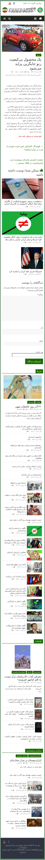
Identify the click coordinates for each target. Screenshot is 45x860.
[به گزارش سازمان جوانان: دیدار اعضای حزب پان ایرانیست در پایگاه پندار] (35, 795)
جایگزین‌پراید (37, 75)
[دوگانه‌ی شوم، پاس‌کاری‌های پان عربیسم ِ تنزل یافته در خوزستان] (34, 539)
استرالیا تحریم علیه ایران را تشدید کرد (25, 271)
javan (22, 72)
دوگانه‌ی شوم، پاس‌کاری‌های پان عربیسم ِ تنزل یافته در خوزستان (15, 541)
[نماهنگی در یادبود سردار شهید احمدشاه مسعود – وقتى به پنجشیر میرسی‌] (34, 820)
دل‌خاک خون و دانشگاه (18, 483)
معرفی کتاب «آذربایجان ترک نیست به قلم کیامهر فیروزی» (22, 678)
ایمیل (41, 341)
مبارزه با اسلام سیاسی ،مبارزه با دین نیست (26, 466)
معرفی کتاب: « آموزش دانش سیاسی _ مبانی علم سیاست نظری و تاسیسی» (20, 700)
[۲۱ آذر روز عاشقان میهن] (22, 376)
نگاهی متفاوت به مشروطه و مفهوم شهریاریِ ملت (16, 626)
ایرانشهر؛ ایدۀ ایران (34, 437)
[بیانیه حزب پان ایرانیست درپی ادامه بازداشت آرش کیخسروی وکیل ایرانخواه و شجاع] (34, 587)
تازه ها (30, 672)
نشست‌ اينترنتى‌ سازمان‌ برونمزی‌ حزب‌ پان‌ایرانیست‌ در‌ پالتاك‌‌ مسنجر (26, 161)
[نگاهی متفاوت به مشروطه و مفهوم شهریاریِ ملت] (34, 624)
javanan (19, 409)
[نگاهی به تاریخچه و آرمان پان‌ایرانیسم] (34, 527)
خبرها (38, 55)
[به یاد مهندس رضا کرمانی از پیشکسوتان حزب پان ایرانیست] (37, 808)
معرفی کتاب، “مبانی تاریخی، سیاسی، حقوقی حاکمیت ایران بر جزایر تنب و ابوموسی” (23, 737)
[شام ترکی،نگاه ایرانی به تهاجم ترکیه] (34, 494)
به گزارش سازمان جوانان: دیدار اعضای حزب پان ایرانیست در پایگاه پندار (16, 798)
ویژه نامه (30, 402)
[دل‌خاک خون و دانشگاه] (34, 482)
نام (42, 328)
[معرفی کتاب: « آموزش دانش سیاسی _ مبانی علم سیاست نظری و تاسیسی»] (38, 698)
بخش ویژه (37, 672)
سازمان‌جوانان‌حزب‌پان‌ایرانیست (17, 75)
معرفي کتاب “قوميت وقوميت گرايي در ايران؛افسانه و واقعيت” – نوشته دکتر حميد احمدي (19, 713)
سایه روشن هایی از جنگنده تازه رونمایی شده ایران (15, 614)
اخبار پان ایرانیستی (34, 756)
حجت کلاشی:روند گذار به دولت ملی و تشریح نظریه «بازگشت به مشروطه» (15, 509)
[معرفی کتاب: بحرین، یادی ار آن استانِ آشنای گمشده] (38, 723)
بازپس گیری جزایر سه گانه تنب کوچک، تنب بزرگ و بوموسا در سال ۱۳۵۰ (15, 785)
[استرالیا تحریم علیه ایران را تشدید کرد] (32, 248)
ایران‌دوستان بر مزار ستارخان (31, 475)
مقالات (38, 402)
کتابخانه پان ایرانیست (19, 672)
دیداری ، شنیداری (22, 756)
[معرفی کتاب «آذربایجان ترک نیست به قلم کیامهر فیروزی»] (22, 646)
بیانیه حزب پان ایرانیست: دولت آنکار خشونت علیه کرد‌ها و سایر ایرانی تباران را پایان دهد (23, 238)
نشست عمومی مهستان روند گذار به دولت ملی (25, 520)
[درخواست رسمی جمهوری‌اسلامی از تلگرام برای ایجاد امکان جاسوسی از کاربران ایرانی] (22, 180)
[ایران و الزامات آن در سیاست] (34, 575)
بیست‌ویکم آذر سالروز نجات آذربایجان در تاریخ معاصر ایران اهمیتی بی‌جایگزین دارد (23, 427)
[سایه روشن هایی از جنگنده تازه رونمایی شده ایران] (34, 612)
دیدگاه (40, 294)
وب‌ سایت (39, 352)
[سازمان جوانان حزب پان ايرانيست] (40, 18)
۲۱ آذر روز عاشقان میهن (28, 406)
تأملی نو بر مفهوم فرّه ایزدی (16, 564)
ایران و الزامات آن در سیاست (16, 576)
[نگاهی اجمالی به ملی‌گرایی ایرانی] (34, 600)
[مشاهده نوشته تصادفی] (4, 18)
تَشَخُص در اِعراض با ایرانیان (16, 552)
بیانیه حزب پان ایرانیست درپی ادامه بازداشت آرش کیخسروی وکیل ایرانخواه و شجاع (15, 590)
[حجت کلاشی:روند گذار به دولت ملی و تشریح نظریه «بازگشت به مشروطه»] (34, 506)
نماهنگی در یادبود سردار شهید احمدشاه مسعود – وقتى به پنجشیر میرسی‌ (16, 823)
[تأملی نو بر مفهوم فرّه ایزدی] (34, 563)
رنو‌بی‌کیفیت (30, 75)
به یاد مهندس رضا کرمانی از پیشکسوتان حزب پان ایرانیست (20, 810)
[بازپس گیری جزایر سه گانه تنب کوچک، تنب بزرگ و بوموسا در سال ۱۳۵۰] (34, 782)
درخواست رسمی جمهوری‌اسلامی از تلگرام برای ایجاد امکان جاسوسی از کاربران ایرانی (23, 202)
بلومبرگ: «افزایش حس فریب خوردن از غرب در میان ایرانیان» (24, 148)
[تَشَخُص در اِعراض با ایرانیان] (34, 551)
